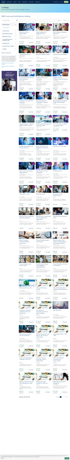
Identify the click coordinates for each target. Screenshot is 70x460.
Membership (9, 1)
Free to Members (6, 27)
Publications (37, 1)
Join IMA (66, 1)
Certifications (24, 1)
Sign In (61, 1)
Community (31, 1)
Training (14, 1)
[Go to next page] (65, 397)
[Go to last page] (67, 397)
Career (19, 1)
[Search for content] (16, 20)
